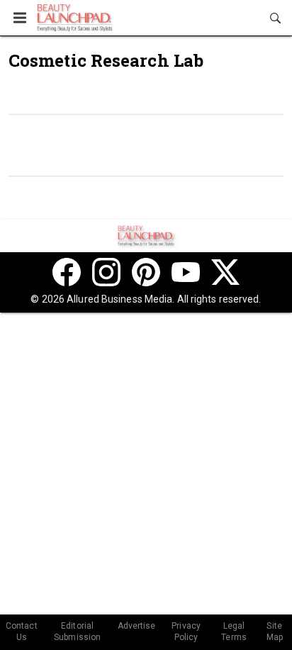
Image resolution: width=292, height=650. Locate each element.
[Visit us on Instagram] (106, 272)
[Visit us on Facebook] (66, 272)
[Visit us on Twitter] (225, 272)
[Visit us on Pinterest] (146, 272)
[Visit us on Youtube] (186, 272)
